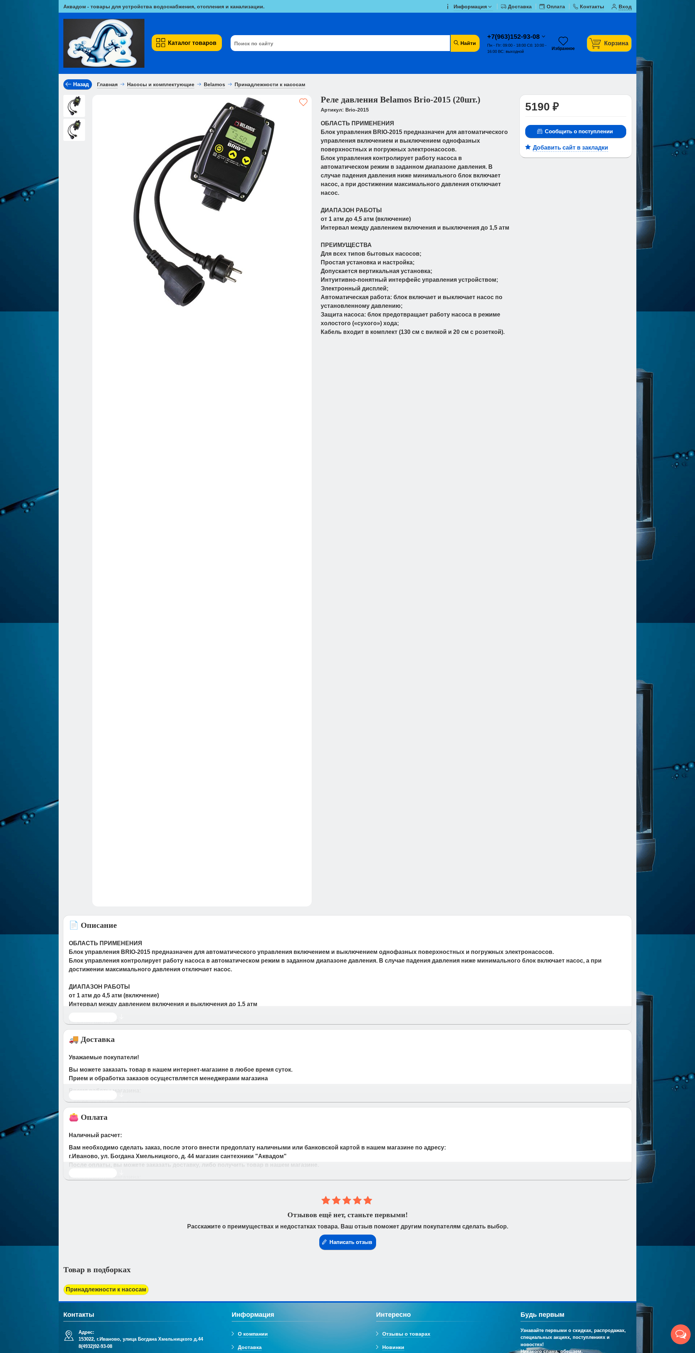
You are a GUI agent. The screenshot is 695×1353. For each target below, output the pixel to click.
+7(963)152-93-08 (514, 36)
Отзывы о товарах (406, 1334)
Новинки (393, 1347)
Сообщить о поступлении (579, 131)
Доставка (250, 1347)
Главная (107, 84)
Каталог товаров (192, 43)
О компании (253, 1334)
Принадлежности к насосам (106, 1289)
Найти (467, 43)
